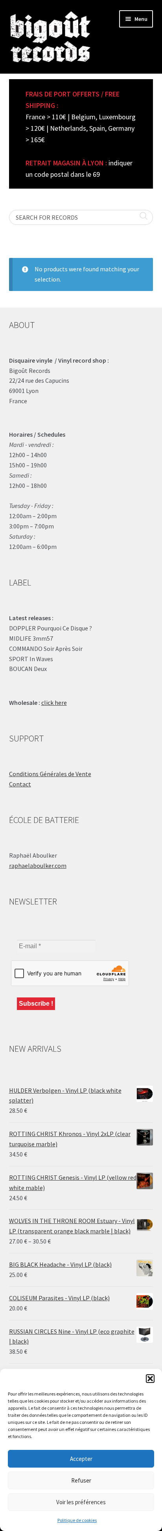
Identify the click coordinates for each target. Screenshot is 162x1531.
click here (54, 702)
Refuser (81, 1480)
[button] (150, 1379)
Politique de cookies (77, 1520)
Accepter (81, 1458)
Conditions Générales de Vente (50, 774)
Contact (20, 784)
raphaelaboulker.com (37, 865)
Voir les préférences (81, 1502)
